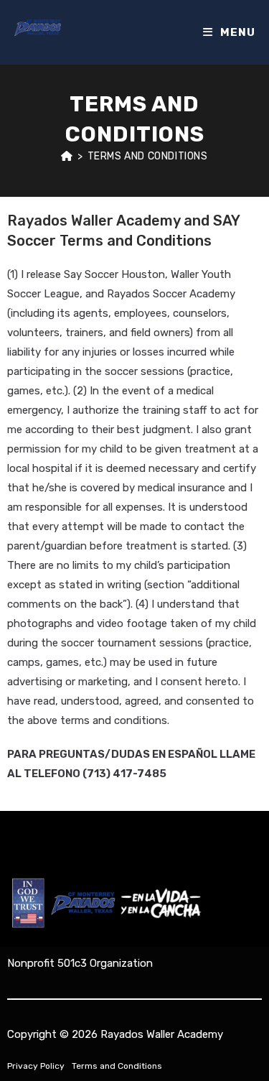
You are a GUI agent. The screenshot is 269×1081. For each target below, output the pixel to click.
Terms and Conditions (148, 156)
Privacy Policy (36, 1066)
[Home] (67, 156)
